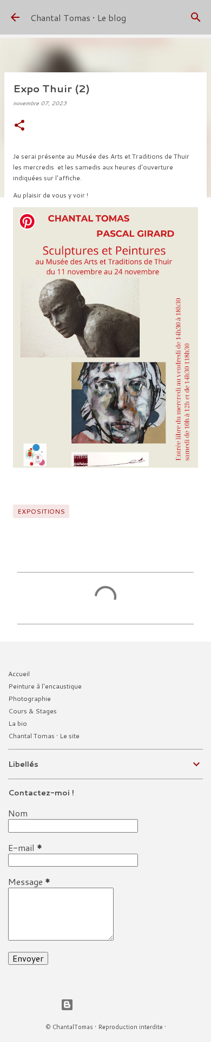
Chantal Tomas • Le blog (78, 17)
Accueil (19, 673)
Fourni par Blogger (112, 1004)
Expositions (41, 511)
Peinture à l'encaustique (45, 686)
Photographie (29, 698)
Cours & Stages (32, 711)
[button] (19, 126)
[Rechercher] (195, 17)
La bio (17, 723)
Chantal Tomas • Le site (44, 735)
